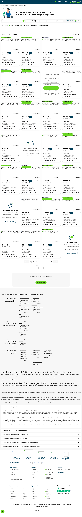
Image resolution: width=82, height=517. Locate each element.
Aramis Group (14, 481)
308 (33, 491)
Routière (34, 472)
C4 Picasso (34, 496)
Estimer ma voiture (71, 253)
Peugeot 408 (23, 360)
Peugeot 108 (22, 362)
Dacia (12, 494)
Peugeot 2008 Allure (24, 307)
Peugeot (12, 489)
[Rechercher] (23, 21)
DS (23, 499)
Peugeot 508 (35, 352)
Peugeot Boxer (49, 353)
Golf (47, 491)
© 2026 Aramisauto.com (41, 510)
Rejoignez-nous (14, 472)
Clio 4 (47, 489)
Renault (12, 488)
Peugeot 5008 (23, 356)
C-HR (47, 488)
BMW (24, 494)
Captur (33, 498)
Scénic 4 (48, 496)
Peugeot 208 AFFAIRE (37, 360)
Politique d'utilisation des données (41, 504)
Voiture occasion (10, 5)
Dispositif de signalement (42, 506)
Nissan (12, 499)
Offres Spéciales (50, 472)
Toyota (24, 498)
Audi (12, 498)
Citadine (34, 469)
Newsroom (13, 477)
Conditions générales (17, 504)
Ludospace (34, 477)
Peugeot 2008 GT (37, 301)
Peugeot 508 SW (36, 350)
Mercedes (25, 496)
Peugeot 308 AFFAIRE (37, 362)
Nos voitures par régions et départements (50, 477)
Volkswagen (13, 496)
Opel (12, 493)
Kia (23, 491)
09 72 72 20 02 (14, 463)
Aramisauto (3, 5)
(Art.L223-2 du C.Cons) (53, 94)
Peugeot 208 (23, 350)
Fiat (23, 488)
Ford (24, 493)
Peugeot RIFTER (36, 357)
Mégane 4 (48, 494)
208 (33, 488)
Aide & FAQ (13, 474)
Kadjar (47, 493)
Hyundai (24, 489)
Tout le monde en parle (15, 476)
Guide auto (48, 474)
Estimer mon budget (10, 221)
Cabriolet (48, 471)
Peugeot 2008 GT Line (38, 307)
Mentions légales (27, 504)
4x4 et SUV (48, 469)
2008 (33, 489)
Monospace (34, 476)
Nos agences (13, 471)
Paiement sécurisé (66, 504)
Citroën (12, 491)
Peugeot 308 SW (23, 358)
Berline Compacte (36, 471)
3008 (33, 493)
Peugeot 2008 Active (24, 298)
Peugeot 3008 (23, 352)
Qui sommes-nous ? (15, 469)
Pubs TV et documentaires (16, 479)
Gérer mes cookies (55, 504)
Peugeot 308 (23, 354)
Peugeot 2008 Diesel (24, 328)
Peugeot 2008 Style (37, 312)
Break (33, 474)
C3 (32, 494)
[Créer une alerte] (2, 511)
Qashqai (48, 498)
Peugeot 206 (35, 364)
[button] (34, 20)
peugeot (17, 5)
